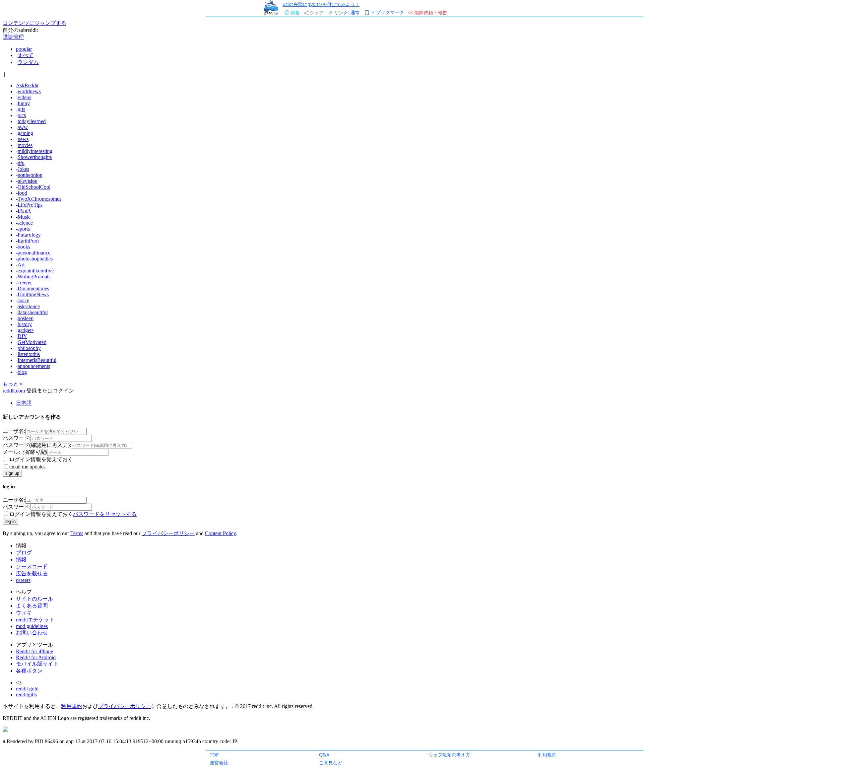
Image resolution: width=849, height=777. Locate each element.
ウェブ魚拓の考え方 (449, 754)
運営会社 (219, 762)
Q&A (324, 754)
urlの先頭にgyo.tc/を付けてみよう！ (321, 4)
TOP (214, 754)
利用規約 (547, 754)
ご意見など (330, 762)
